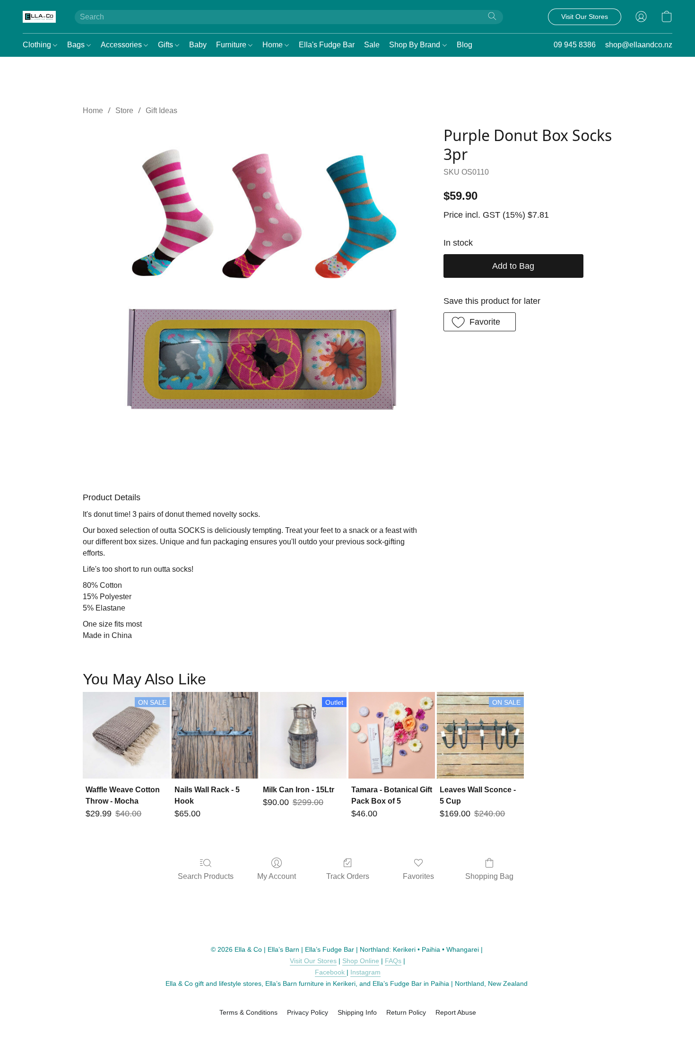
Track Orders (347, 876)
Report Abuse (455, 1012)
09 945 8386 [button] (575, 45)
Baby (198, 45)
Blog (464, 45)
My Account (276, 876)
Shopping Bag (489, 876)
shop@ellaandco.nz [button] (638, 45)
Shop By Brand (415, 45)
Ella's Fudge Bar (327, 45)
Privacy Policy (307, 1012)
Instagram (365, 972)
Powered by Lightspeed (348, 1029)
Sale (372, 45)
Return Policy (406, 1012)
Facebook (331, 972)
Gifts (166, 45)
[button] (39, 16)
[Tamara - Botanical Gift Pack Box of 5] (391, 735)
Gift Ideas (161, 110)
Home (273, 45)
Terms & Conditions (248, 1012)
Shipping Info (357, 1012)
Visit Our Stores (313, 961)
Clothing (38, 45)
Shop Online (360, 961)
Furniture (232, 45)
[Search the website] (492, 16)
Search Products (206, 876)
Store (124, 110)
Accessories (122, 45)
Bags (77, 45)
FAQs (393, 961)
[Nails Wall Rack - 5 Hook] (215, 735)
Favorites (418, 876)
